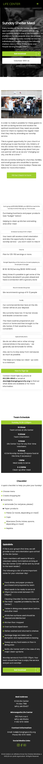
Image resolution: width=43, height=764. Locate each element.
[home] (11, 4)
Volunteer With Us (21, 60)
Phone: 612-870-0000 (21, 734)
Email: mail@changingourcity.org (21, 732)
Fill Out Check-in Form (21, 175)
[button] (37, 4)
